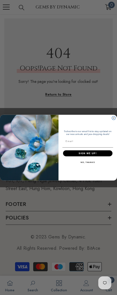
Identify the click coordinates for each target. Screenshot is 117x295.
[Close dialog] (114, 118)
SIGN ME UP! (88, 153)
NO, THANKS (88, 162)
